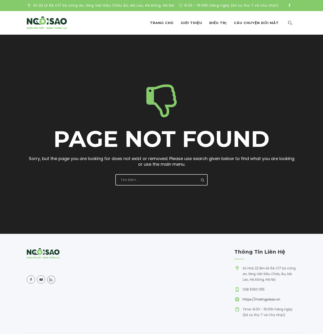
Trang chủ (162, 23)
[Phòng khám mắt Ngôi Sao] (47, 23)
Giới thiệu (191, 23)
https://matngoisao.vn (261, 299)
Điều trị (218, 23)
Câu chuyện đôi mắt (256, 23)
